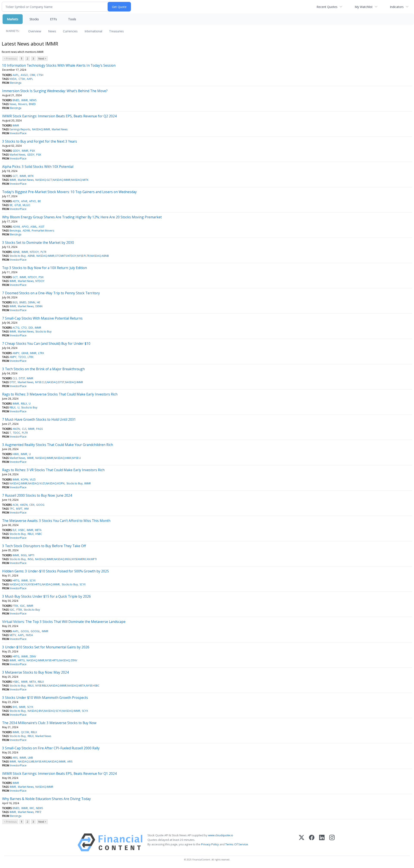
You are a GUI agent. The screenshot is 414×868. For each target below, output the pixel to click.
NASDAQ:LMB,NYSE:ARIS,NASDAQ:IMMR (42, 761)
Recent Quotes (327, 7)
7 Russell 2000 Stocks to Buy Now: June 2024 (37, 495)
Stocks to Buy (17, 256)
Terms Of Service (236, 844)
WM (26, 508)
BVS (15, 707)
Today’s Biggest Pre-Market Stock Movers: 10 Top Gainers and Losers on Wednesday (69, 191)
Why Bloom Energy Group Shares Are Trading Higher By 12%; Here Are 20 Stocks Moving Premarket (82, 217)
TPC (11, 508)
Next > (42, 58)
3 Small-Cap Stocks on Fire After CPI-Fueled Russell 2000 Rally (51, 748)
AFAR (24, 201)
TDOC (16, 433)
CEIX (31, 505)
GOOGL (35, 631)
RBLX (24, 403)
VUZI (33, 479)
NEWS (33, 100)
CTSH (40, 75)
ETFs (53, 19)
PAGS (39, 429)
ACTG (16, 327)
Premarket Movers (43, 230)
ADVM (16, 226)
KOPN (24, 479)
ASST (41, 226)
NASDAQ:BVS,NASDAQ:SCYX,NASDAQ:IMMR (54, 711)
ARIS (15, 757)
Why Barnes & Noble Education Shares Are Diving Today (46, 798)
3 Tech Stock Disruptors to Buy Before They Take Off (44, 545)
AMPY (16, 353)
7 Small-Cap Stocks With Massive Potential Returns (42, 318)
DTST (22, 378)
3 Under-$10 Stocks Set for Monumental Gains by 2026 (45, 647)
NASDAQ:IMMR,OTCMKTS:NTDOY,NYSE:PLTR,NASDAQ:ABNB (72, 256)
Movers (22, 104)
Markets (12, 19)
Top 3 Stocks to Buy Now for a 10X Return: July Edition (44, 267)
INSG (24, 555)
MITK (31, 176)
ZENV (33, 656)
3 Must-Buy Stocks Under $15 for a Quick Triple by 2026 (46, 596)
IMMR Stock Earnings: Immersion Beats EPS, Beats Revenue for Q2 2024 (59, 116)
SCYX (33, 580)
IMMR (24, 100)
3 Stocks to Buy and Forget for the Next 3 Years (39, 141)
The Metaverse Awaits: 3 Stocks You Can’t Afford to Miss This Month (56, 520)
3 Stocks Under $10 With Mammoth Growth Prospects (45, 697)
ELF (14, 530)
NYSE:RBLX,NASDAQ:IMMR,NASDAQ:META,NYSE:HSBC (67, 685)
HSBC (21, 530)
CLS (15, 378)
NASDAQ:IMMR (41, 129)
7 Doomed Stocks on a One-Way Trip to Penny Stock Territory (51, 293)
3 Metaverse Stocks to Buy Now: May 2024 (35, 672)
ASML (33, 226)
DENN (31, 302)
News (52, 31)
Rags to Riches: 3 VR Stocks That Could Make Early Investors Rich (53, 470)
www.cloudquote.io (220, 835)
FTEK (15, 606)
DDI (30, 327)
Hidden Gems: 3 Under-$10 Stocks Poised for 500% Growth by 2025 (55, 571)
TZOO (22, 357)
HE (38, 302)
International (93, 31)
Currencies (70, 31)
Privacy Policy (210, 844)
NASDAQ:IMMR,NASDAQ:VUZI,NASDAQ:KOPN (36, 483)
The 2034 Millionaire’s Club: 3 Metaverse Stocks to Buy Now (49, 722)
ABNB (16, 252)
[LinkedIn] (321, 842)
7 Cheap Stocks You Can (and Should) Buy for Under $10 (46, 343)
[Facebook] (311, 842)
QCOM (25, 732)
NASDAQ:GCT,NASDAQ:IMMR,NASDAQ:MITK (61, 180)
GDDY (16, 151)
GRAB (24, 353)
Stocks (34, 19)
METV (12, 635)
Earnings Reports (19, 129)
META (38, 530)
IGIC (22, 606)
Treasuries (116, 31)
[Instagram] (332, 842)
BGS (15, 302)
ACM (15, 505)
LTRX (41, 353)
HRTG (16, 580)
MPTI (31, 555)
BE (39, 201)
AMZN (16, 429)
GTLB (17, 205)
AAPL (16, 75)
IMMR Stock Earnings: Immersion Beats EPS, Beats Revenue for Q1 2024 (59, 773)
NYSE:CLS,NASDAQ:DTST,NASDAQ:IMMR (59, 382)
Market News (59, 129)
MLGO (26, 205)
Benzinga (15, 83)
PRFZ (38, 812)
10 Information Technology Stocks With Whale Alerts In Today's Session (59, 65)
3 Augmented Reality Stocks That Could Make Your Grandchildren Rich (57, 444)
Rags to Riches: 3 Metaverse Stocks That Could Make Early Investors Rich (60, 394)
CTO (24, 327)
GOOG (40, 505)
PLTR (43, 252)
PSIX (32, 151)
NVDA (13, 79)
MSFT (19, 508)
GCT (15, 176)
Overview (34, 31)
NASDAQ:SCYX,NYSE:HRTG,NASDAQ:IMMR (34, 584)
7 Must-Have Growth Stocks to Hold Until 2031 (39, 419)
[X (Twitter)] (301, 842)
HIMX (16, 454)
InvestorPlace (18, 133)
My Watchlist (364, 7)
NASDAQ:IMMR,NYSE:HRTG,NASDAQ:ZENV (52, 660)
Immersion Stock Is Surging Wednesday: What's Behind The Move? (55, 90)
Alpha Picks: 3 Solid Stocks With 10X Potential (37, 166)
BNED (16, 100)
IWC (32, 808)
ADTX (16, 201)
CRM (32, 75)
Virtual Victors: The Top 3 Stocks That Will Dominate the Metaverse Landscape (63, 621)
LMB (30, 757)
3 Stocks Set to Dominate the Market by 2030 (38, 242)
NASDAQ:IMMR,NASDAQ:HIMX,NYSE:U (58, 458)
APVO (32, 201)
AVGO (24, 75)
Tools (72, 19)
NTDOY (34, 252)
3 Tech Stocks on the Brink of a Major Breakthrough (43, 369)
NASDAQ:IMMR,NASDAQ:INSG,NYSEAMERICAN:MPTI (66, 559)
